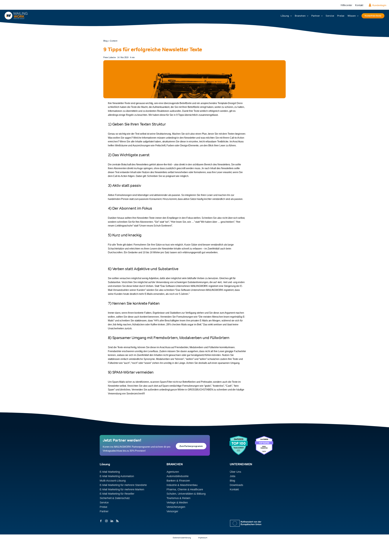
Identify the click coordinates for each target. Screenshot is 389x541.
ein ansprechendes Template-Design (216, 103)
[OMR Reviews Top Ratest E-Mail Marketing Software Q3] (264, 437)
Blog (105, 41)
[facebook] (101, 521)
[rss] (117, 521)
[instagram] (106, 521)
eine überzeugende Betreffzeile (174, 103)
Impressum (202, 537)
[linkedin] (112, 521)
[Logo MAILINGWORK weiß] (16, 13)
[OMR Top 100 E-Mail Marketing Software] (238, 437)
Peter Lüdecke (109, 57)
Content (113, 41)
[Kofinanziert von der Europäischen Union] (246, 521)
